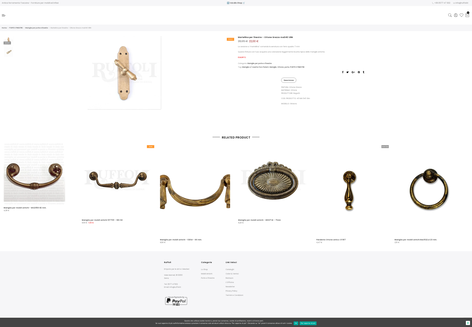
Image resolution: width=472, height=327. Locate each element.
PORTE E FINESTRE (16, 28)
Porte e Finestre (207, 278)
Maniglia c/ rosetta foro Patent (255, 67)
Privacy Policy (231, 291)
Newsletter (230, 286)
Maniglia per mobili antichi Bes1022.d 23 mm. (416, 239)
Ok (296, 323)
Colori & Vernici (232, 273)
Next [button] (228, 82)
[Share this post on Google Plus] (353, 72)
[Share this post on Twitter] (347, 72)
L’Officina (230, 282)
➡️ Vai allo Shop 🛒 (236, 2)
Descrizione (289, 80)
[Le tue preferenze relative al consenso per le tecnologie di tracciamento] (468, 323)
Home (4, 28)
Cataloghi (230, 269)
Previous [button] (20, 82)
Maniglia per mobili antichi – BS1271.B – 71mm (259, 220)
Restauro (229, 278)
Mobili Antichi (206, 273)
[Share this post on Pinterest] (359, 72)
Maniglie (273, 67)
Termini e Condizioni (234, 295)
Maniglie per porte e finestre (36, 28)
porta (287, 67)
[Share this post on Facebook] (342, 72)
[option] (124, 73)
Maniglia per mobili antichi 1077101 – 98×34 (102, 220)
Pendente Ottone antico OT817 (331, 239)
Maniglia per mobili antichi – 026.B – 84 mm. (181, 239)
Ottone (280, 67)
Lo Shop (204, 269)
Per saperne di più (308, 323)
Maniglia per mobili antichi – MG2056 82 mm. (25, 208)
